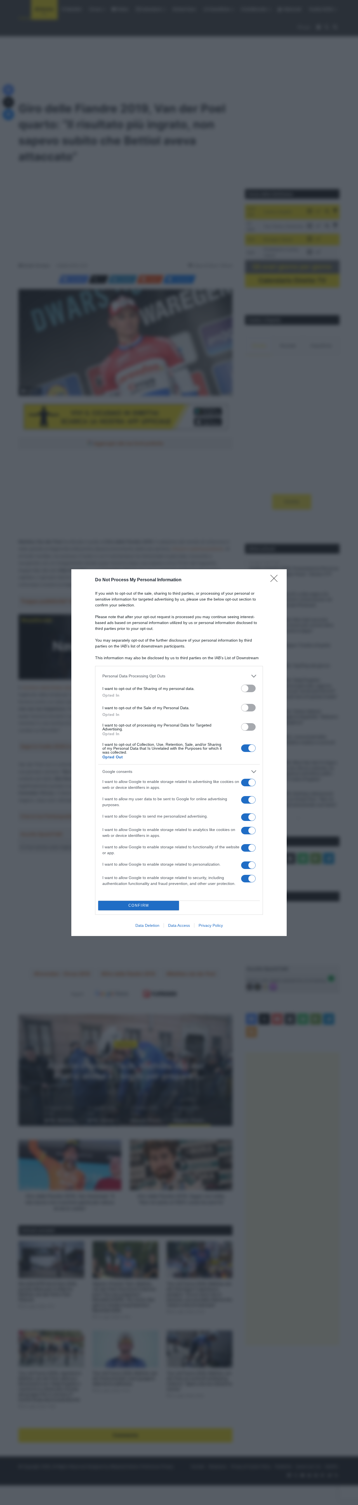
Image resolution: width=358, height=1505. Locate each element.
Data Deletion (147, 925)
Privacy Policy (211, 925)
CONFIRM (138, 905)
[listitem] (179, 676)
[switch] (248, 688)
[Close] (275, 580)
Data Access (179, 925)
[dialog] (179, 752)
